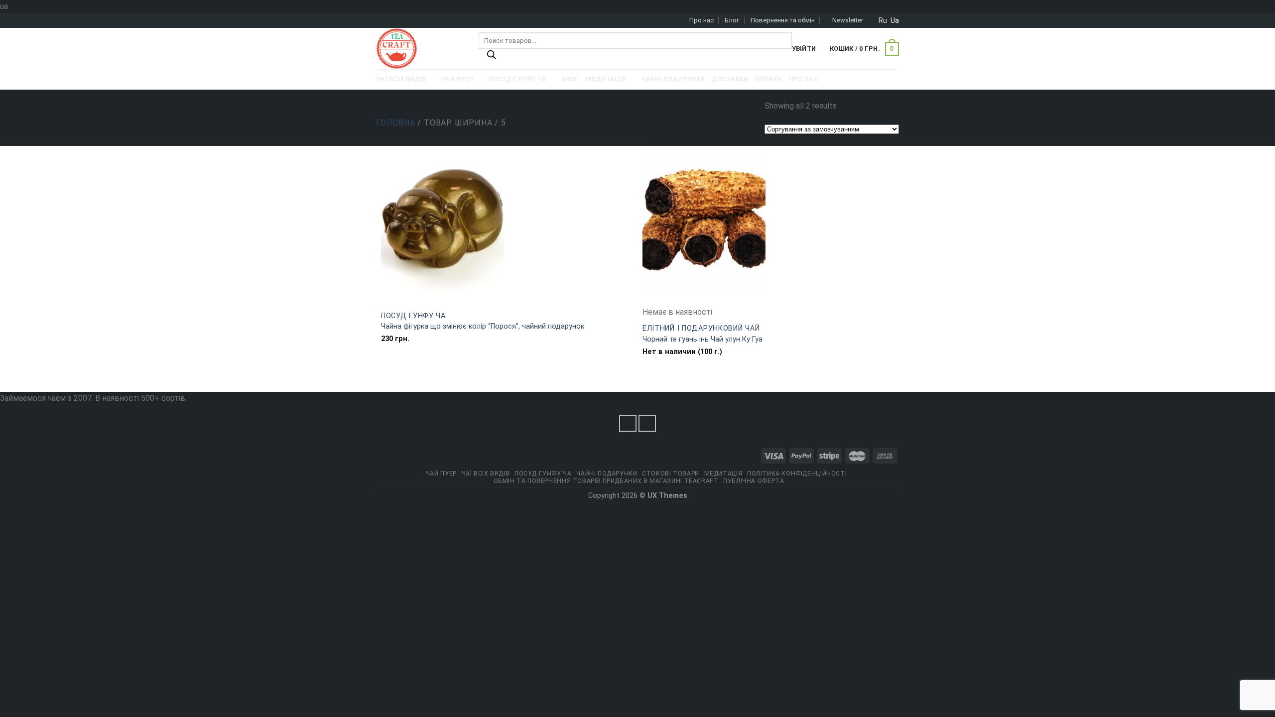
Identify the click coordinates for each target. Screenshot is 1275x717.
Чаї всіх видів (486, 473)
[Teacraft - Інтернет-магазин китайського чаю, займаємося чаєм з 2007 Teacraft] (420, 48)
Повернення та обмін (783, 20)
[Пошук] (492, 57)
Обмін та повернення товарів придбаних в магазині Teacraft (606, 481)
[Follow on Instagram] (628, 423)
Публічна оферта (753, 481)
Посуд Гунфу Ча (413, 316)
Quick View (507, 299)
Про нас (701, 20)
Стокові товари (670, 473)
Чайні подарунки (606, 473)
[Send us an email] (647, 423)
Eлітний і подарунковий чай (701, 328)
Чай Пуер (441, 473)
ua (895, 20)
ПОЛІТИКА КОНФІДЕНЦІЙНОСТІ (797, 473)
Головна (395, 122)
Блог (732, 20)
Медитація (723, 473)
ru (883, 20)
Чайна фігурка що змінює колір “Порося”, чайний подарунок (482, 326)
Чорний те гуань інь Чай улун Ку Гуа (702, 339)
